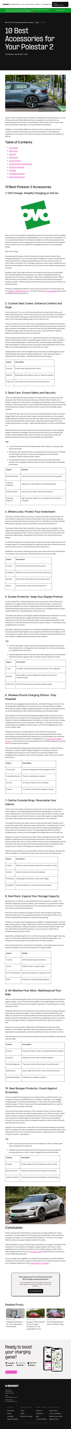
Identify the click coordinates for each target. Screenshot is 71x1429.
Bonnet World (30, 4)
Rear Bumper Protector (17, 177)
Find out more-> (61, 10)
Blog (37, 22)
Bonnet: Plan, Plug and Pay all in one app (19, 22)
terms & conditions (55, 1413)
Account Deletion (41, 1419)
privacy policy (53, 1410)
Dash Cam (12, 154)
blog (37, 1416)
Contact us (39, 1413)
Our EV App (10, 1410)
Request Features (12, 1419)
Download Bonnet (35, 1291)
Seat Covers (13, 151)
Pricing (9, 1413)
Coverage (10, 1416)
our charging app (50, 291)
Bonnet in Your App (26, 1416)
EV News (37, 4)
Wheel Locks (13, 157)
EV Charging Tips (46, 4)
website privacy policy (56, 1416)
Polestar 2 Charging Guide (17, 291)
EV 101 (23, 4)
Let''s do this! (11, 1372)
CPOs (22, 1410)
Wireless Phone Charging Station (20, 164)
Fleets (22, 1413)
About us (39, 1410)
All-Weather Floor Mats (17, 173)
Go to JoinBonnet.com (58, 4)
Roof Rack (12, 170)
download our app (35, 1251)
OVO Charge (13, 148)
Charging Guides (15, 4)
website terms (54, 1419)
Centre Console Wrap (16, 167)
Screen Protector (15, 161)
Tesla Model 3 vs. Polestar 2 (39, 1263)
